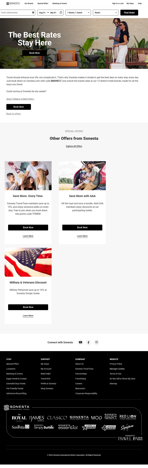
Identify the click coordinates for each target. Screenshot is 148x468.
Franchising (80, 378)
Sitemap (113, 383)
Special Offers (43, 3)
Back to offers (13, 113)
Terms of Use (115, 374)
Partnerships (81, 374)
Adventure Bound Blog (16, 393)
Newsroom (80, 388)
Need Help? (46, 374)
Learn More (28, 236)
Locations (10, 369)
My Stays (130, 3)
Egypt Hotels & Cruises (16, 378)
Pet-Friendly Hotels (14, 388)
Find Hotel (129, 12)
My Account (46, 369)
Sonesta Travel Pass (84, 369)
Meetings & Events (59, 3)
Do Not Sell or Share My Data (122, 378)
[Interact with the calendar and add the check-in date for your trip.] (61, 12)
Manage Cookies (117, 369)
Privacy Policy (116, 364)
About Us (79, 364)
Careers (78, 383)
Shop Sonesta (47, 388)
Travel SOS (45, 378)
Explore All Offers (74, 146)
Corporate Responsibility (86, 393)
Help (140, 3)
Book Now (34, 53)
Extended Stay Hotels (15, 383)
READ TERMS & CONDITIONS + (20, 99)
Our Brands (29, 3)
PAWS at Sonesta (48, 383)
